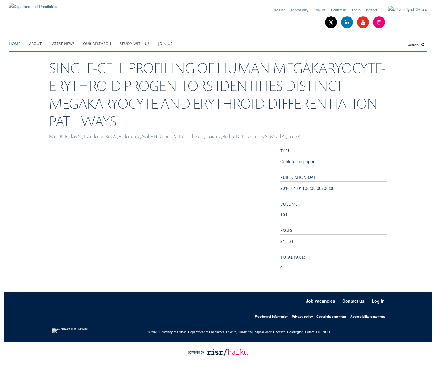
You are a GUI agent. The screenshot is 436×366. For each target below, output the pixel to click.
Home (14, 43)
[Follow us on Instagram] (379, 22)
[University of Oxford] (403, 9)
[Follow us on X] (331, 22)
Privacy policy (302, 316)
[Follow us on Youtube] (363, 22)
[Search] (423, 44)
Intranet (371, 9)
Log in (356, 9)
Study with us (134, 43)
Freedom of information (271, 316)
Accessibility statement (367, 316)
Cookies (320, 9)
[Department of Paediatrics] (33, 4)
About (35, 43)
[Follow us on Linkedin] (347, 22)
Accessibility (299, 9)
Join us (165, 43)
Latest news (62, 43)
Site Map (279, 9)
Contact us (339, 9)
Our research (97, 43)
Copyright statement (331, 316)
